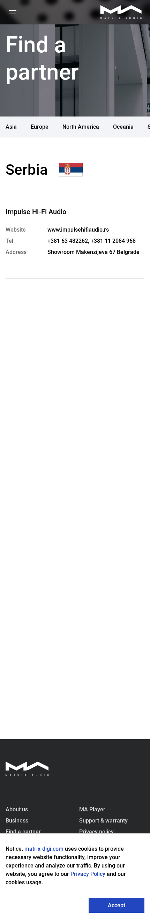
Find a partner (23, 831)
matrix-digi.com (43, 849)
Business (17, 820)
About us (17, 809)
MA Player (92, 809)
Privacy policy (96, 831)
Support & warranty (103, 820)
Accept (116, 905)
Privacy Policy (88, 874)
